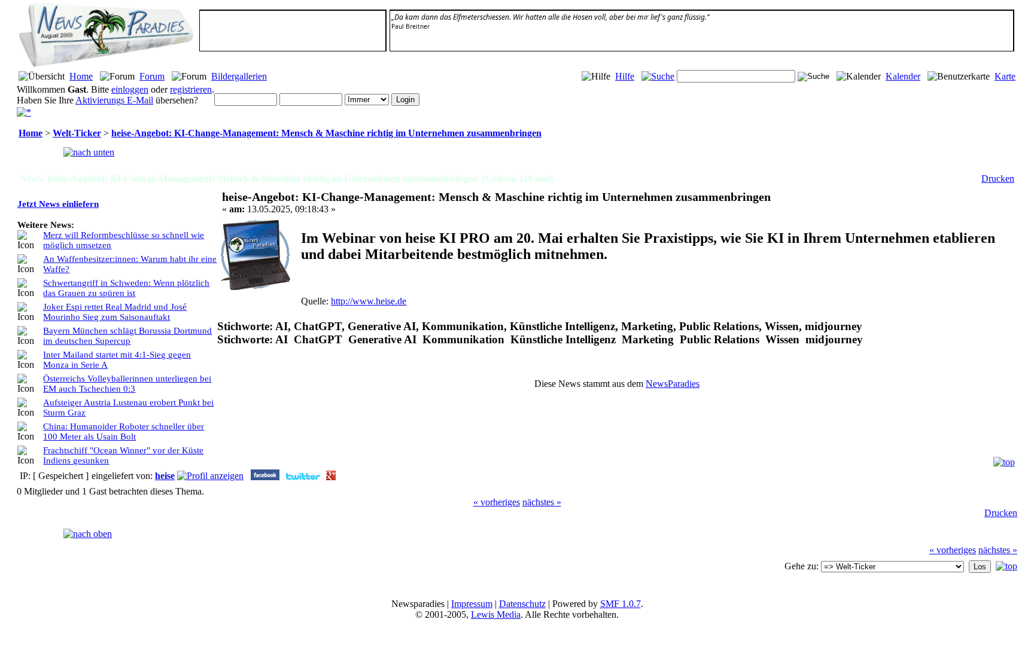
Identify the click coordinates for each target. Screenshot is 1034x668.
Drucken (997, 178)
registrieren (191, 89)
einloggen (129, 89)
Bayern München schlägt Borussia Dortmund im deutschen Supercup (127, 336)
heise (165, 476)
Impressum (471, 604)
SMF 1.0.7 (620, 604)
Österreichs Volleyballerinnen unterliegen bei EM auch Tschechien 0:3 (127, 384)
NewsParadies (673, 384)
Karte (1005, 76)
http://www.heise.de (368, 301)
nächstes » (541, 502)
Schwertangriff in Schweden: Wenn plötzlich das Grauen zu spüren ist (126, 288)
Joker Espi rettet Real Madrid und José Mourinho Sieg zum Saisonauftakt (115, 312)
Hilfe (624, 76)
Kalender (903, 76)
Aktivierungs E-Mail (114, 100)
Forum (152, 76)
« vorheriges (496, 502)
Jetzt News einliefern (58, 204)
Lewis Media (496, 614)
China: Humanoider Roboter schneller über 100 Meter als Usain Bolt (123, 431)
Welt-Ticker (77, 133)
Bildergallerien (239, 76)
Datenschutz (522, 604)
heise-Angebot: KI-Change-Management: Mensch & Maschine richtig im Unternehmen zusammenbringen (326, 133)
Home (81, 76)
